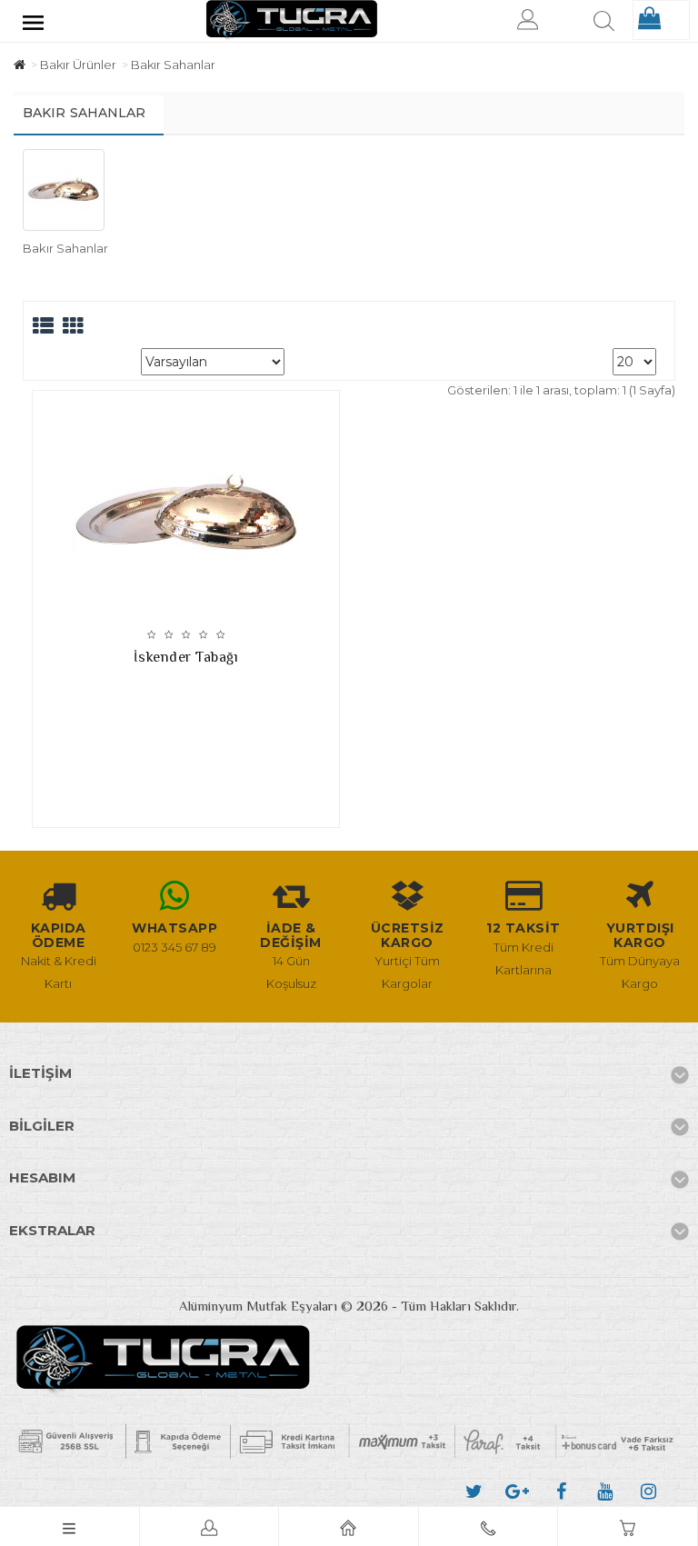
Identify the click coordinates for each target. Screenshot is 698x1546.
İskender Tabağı (186, 657)
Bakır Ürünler (78, 64)
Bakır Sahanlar (173, 64)
